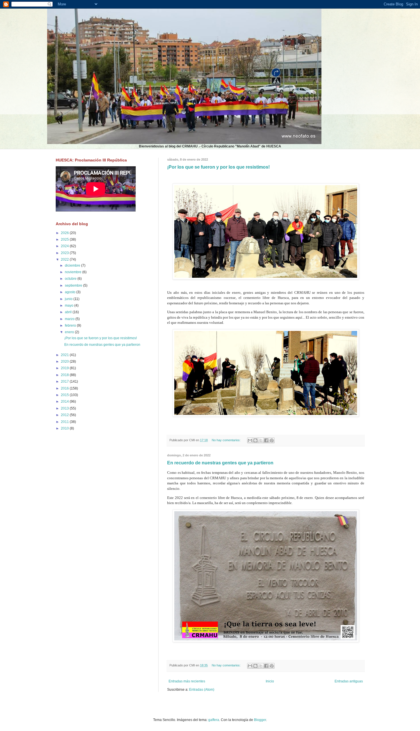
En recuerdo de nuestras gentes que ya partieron (220, 462)
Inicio (270, 681)
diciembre (73, 265)
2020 (65, 361)
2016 (65, 388)
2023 (65, 253)
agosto (70, 292)
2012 (65, 415)
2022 (65, 259)
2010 (65, 428)
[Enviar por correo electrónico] (250, 440)
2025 (65, 239)
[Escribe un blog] (255, 440)
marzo (70, 319)
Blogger (260, 720)
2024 (65, 246)
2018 (65, 375)
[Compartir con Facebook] (266, 440)
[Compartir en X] (261, 440)
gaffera (213, 720)
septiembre (74, 285)
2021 (65, 355)
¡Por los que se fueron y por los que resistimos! (218, 167)
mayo (69, 305)
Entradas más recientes (187, 681)
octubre (71, 279)
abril (69, 312)
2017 (65, 382)
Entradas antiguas (349, 681)
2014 (65, 402)
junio (69, 299)
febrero (71, 325)
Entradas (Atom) (201, 690)
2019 (65, 368)
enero (70, 332)
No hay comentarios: (226, 440)
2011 (65, 422)
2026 (65, 233)
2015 (65, 395)
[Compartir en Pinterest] (272, 440)
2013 (65, 408)
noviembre (73, 272)
